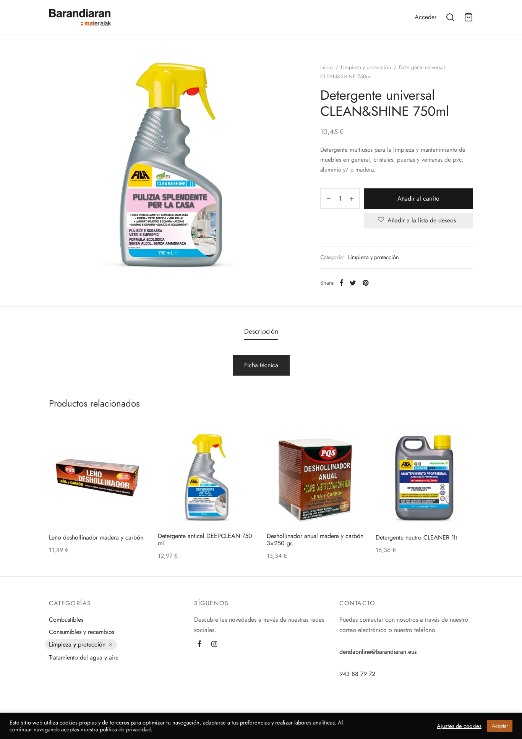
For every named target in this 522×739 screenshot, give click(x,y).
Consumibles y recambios (81, 631)
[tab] (261, 331)
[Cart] (468, 17)
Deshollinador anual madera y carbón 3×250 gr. (315, 540)
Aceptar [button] (500, 725)
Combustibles (66, 619)
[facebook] (199, 645)
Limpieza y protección (366, 67)
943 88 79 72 (357, 673)
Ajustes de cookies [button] (459, 726)
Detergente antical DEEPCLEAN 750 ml (205, 540)
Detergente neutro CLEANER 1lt (416, 537)
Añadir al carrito (418, 198)
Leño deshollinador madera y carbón (96, 537)
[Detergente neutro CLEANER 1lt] (424, 477)
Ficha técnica (261, 365)
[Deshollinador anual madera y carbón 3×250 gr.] (315, 477)
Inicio (326, 67)
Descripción (261, 331)
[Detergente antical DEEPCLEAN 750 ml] (206, 477)
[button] (110, 508)
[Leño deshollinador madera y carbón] (97, 477)
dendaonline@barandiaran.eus (378, 651)
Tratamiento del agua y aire (83, 657)
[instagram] (214, 645)
